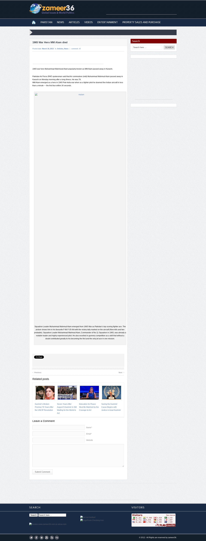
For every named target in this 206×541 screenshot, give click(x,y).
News (60, 22)
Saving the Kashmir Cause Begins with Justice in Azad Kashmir (111, 407)
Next (121, 372)
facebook (36, 538)
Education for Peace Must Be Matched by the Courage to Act (89, 407)
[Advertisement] (141, 9)
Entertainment (107, 22)
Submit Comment (42, 472)
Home (33, 22)
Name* (89, 427)
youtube (47, 538)
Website (89, 440)
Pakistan (46, 22)
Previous (36, 372)
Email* (89, 434)
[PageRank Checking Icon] (92, 520)
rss (52, 538)
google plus (42, 538)
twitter (31, 538)
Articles (74, 22)
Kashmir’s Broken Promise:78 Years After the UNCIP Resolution (44, 407)
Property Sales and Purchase (141, 22)
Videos (88, 22)
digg (57, 538)
